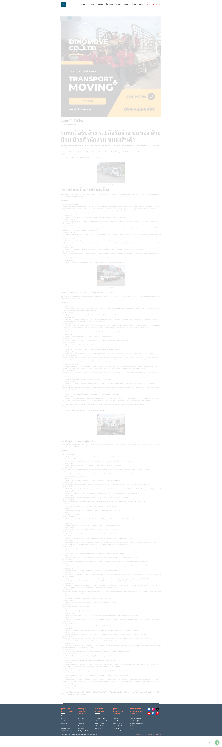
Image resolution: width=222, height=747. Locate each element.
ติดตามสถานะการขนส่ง (66, 726)
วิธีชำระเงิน (63, 718)
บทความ (126, 4)
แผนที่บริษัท (158, 734)
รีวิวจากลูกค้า (81, 726)
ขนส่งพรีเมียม (81, 723)
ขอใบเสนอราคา (82, 721)
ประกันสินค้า (64, 721)
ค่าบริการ (118, 4)
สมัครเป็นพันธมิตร (99, 726)
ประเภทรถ (100, 4)
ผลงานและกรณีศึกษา (118, 731)
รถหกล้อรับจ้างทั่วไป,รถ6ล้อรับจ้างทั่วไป (86, 194)
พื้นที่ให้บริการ (109, 4)
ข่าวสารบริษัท (116, 728)
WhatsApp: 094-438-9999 (136, 723)
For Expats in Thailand (83, 731)
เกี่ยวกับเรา (133, 4)
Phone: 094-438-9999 (135, 718)
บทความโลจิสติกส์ (117, 726)
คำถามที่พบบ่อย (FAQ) (66, 730)
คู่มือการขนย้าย (116, 718)
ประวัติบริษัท (137, 734)
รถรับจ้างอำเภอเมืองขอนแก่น (69, 241)
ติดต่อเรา (141, 4)
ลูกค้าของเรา (81, 728)
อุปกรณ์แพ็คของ (117, 721)
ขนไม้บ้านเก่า (68, 298)
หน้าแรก (83, 4)
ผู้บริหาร (144, 734)
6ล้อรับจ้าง (142, 194)
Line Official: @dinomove (136, 721)
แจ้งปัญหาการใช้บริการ (66, 728)
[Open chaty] (217, 742)
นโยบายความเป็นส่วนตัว (101, 721)
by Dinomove (76, 19)
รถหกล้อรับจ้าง (72, 121)
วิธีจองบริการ (64, 716)
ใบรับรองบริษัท (151, 734)
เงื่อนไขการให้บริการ (100, 723)
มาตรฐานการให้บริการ (100, 718)
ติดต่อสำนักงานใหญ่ (100, 728)
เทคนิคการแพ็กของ (117, 723)
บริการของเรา (91, 4)
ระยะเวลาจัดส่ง (64, 723)
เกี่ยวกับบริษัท (98, 716)
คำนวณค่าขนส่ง (82, 718)
